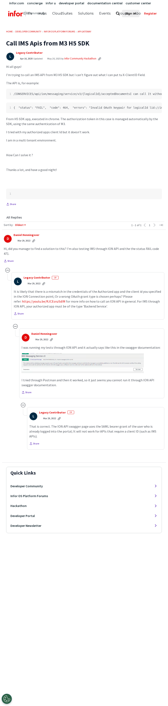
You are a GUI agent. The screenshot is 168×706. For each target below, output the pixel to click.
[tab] (14, 217)
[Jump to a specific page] (161, 225)
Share (11, 205)
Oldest (19, 225)
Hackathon (18, 506)
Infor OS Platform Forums (29, 496)
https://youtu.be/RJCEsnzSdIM (43, 301)
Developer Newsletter (25, 526)
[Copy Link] (99, 58)
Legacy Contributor (29, 53)
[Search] (117, 13)
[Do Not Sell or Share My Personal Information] (7, 699)
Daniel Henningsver (26, 235)
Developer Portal (22, 516)
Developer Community (26, 486)
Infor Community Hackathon (80, 58)
